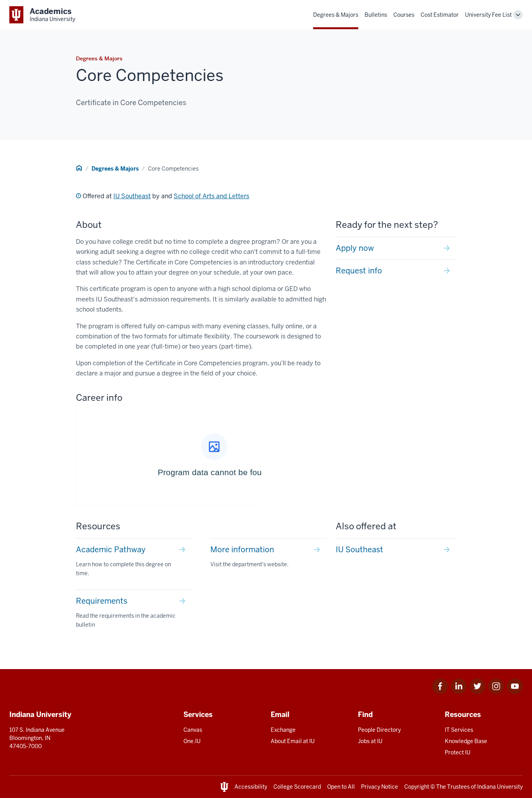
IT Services (459, 729)
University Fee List (488, 14)
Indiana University (500, 786)
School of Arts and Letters (211, 196)
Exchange (283, 729)
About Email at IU (293, 741)
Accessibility (250, 786)
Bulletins (376, 14)
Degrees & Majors (335, 14)
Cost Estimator (440, 14)
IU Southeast (132, 196)
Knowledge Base (466, 741)
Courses (403, 14)
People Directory (379, 729)
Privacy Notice (379, 786)
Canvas (192, 729)
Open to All (341, 786)
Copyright (416, 786)
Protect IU (457, 752)
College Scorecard (297, 786)
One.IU (192, 741)
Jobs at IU (370, 741)
